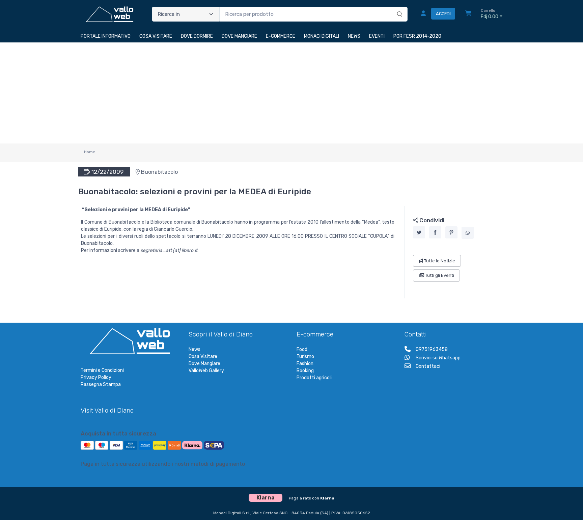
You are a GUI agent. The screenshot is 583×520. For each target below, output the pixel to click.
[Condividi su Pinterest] (451, 232)
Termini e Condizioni (102, 370)
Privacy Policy (96, 377)
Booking (305, 370)
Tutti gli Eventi (439, 275)
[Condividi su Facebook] (435, 232)
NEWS (354, 36)
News (194, 349)
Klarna (327, 498)
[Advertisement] (291, 93)
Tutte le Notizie (439, 260)
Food (302, 349)
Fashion (305, 363)
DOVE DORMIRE (197, 36)
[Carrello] (468, 14)
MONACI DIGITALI (321, 36)
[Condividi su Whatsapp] (468, 233)
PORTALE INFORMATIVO (106, 36)
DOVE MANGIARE (239, 36)
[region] (453, 252)
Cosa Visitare (203, 356)
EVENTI (377, 36)
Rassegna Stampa (101, 384)
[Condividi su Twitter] (419, 232)
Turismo (305, 356)
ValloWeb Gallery (206, 370)
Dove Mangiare (204, 363)
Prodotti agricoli (314, 378)
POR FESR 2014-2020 (417, 36)
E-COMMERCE (280, 36)
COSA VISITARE (155, 36)
